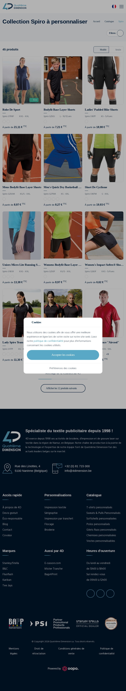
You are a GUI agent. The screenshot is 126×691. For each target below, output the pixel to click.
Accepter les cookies (63, 354)
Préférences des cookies (63, 368)
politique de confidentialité (48, 341)
